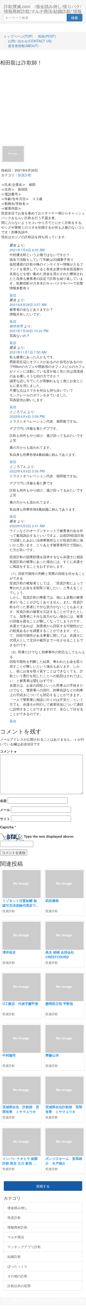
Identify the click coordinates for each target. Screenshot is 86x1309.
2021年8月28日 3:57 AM (28, 304)
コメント (8, 751)
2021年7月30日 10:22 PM (29, 330)
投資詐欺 (24, 174)
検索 (74, 17)
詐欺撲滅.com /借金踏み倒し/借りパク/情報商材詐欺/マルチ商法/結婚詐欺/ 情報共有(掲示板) (43, 7)
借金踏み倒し (17, 1207)
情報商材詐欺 (17, 1227)
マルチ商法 (15, 1237)
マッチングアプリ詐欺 (24, 1246)
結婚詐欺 (14, 1256)
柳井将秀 (16, 326)
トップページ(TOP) (18, 36)
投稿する (43, 1186)
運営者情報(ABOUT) (23, 45)
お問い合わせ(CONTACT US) (30, 41)
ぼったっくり (17, 1266)
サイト (5, 818)
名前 (3, 800)
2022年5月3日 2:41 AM (27, 525)
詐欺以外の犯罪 (19, 1285)
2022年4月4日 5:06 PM (27, 416)
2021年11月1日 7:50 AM (28, 352)
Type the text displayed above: (49, 836)
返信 (13, 295)
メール (5, 809)
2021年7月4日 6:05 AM (27, 249)
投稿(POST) (47, 36)
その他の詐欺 (17, 1276)
